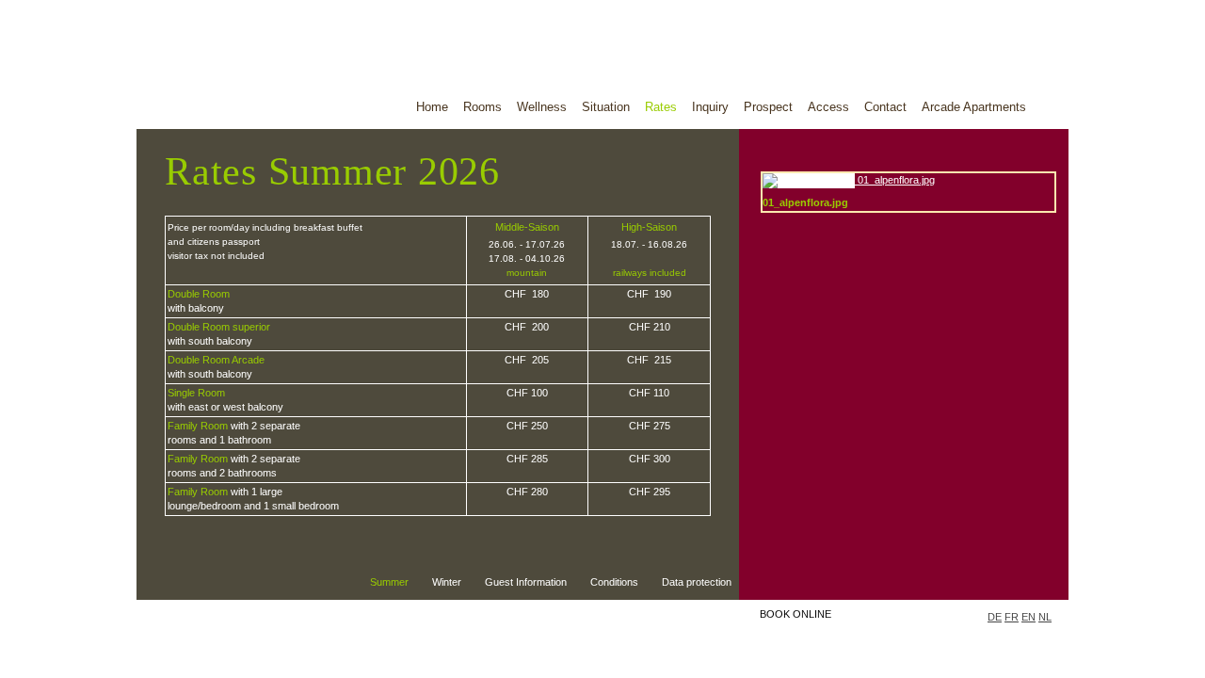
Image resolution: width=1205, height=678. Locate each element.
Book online (795, 614)
